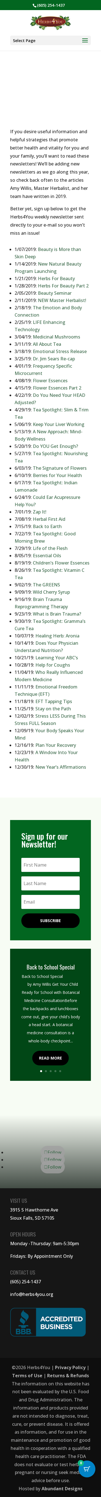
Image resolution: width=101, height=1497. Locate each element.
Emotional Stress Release (60, 351)
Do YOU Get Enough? (55, 446)
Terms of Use (27, 1375)
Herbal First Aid (49, 519)
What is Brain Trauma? (57, 614)
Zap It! (39, 512)
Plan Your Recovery (55, 745)
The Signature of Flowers (60, 468)
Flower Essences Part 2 (57, 388)
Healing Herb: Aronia (57, 636)
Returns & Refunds (68, 1375)
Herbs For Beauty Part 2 (63, 286)
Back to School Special (51, 967)
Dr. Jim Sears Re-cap (54, 359)
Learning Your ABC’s (56, 658)
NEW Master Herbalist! (62, 300)
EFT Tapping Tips (53, 701)
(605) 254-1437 (25, 1282)
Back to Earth (47, 526)
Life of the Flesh (50, 548)
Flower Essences (50, 380)
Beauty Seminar (55, 293)
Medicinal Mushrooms (56, 337)
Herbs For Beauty (56, 278)
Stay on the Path (53, 709)
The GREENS (46, 585)
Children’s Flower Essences (61, 563)
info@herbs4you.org (31, 1294)
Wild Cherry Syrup (51, 592)
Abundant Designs (62, 1489)
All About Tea (47, 344)
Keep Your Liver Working (58, 424)
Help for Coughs (52, 665)
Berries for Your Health (57, 475)
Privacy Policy (70, 1367)
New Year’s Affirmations (60, 767)
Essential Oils (47, 555)
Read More (50, 1058)
